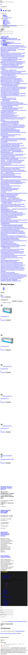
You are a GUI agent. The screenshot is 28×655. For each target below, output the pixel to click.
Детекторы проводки (10, 230)
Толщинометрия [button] (7, 106)
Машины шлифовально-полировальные (12, 150)
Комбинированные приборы (11, 252)
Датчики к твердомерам (6, 101)
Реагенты (17, 193)
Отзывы (5, 592)
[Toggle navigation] (9, 11)
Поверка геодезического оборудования (10, 262)
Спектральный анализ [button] (9, 98)
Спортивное (8, 135)
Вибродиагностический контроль (8, 49)
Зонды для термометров (16, 71)
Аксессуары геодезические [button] (10, 122)
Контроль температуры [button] (9, 70)
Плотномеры (7, 244)
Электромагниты (15, 84)
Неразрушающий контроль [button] (9, 38)
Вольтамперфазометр (9, 229)
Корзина (6, 21)
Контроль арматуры (8, 67)
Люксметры (17, 213)
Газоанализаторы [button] (13, 198)
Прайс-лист (6, 589)
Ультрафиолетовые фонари (7, 61)
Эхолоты (13, 135)
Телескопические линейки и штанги (12, 126)
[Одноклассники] (6, 585)
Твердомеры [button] (6, 100)
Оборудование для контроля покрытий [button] (12, 152)
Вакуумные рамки (22, 46)
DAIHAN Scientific (6, 302)
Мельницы (3, 183)
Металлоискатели (16, 129)
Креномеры (15, 67)
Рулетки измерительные (6, 140)
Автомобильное (10, 132)
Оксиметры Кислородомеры (4, 192)
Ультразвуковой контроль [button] (10, 109)
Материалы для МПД (12, 79)
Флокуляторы (12, 194)
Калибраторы (7, 235)
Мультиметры (10, 237)
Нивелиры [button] (5, 137)
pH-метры (3, 160)
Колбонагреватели (11, 182)
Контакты (5, 16)
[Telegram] (6, 583)
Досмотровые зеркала (20, 53)
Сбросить (3, 296)
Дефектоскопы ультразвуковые (8, 204)
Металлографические (5, 173)
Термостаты (9, 188)
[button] (1, 9)
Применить (8, 296)
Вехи (2, 123)
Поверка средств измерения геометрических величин (12, 264)
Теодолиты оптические (6, 143)
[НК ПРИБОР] (4, 571)
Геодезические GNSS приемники (8, 127)
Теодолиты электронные (17, 143)
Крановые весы (15, 274)
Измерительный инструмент (7, 221)
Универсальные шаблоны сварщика (16, 56)
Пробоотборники (12, 185)
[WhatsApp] (6, 587)
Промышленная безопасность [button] (10, 246)
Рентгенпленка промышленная (12, 93)
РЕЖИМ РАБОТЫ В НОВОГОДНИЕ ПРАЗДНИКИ (6, 511)
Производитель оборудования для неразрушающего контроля (5, 534)
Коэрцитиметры (7, 77)
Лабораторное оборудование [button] (9, 159)
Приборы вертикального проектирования (16, 139)
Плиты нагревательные (5, 185)
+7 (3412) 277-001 (5, 36)
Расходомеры (9, 222)
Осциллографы (16, 237)
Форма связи (6, 593)
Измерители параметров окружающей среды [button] (14, 209)
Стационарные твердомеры (11, 104)
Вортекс (16, 179)
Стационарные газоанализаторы (13, 201)
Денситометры (19, 87)
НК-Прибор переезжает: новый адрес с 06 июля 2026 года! (6, 488)
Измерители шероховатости (7, 54)
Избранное (7, 23)
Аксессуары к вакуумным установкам (9, 46)
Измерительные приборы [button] (8, 196)
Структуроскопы (18, 59)
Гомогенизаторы (21, 179)
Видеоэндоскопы (11, 53)
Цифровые (12, 174)
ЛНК (10, 260)
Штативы (23, 126)
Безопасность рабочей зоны (7, 251)
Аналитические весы (5, 273)
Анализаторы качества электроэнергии (12, 228)
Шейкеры (11, 189)
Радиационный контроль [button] (10, 85)
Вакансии (5, 605)
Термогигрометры (24, 73)
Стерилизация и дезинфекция (6, 187)
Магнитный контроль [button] (8, 74)
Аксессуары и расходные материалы (9, 249)
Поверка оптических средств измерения (11, 263)
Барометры (9, 211)
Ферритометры (7, 84)
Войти (4, 595)
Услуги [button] (3, 258)
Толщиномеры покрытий (17, 107)
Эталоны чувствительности (13, 95)
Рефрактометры (22, 193)
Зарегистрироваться (8, 597)
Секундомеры (15, 222)
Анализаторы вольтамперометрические (6, 164)
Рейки (16, 124)
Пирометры (9, 72)
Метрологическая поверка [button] (9, 261)
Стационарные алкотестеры (12, 250)
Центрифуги (6, 189)
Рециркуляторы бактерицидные (14, 255)
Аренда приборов (5, 260)
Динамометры (10, 66)
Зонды (8, 209)
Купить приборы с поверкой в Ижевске (6, 556)
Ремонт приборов (15, 260)
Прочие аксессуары (10, 124)
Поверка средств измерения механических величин (12, 267)
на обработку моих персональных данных (17, 621)
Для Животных (4, 134)
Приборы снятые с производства (11, 280)
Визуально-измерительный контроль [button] (13, 50)
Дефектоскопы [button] (6, 202)
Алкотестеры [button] (6, 248)
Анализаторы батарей (6, 227)
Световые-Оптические (15, 173)
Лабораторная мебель (21, 182)
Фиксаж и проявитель (9, 94)
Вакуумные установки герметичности (9, 48)
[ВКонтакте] (6, 582)
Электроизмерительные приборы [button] (12, 226)
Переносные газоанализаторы (15, 200)
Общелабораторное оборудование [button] (11, 177)
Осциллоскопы (23, 237)
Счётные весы (14, 277)
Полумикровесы (17, 276)
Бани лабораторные (4, 179)
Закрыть (2, 623)
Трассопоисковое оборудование (8, 144)
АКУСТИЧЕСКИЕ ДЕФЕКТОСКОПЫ (7, 112)
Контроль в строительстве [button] (10, 65)
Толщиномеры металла (6, 107)
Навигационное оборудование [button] (10, 131)
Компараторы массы (7, 274)
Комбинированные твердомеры (13, 103)
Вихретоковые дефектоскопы (7, 59)
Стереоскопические (5, 174)
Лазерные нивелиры (5, 138)
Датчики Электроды (14, 167)
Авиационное (4, 132)
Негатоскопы (10, 89)
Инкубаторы (8, 180)
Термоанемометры (15, 73)
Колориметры (5, 170)
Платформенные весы (8, 276)
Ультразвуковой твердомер (12, 105)
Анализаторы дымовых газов (7, 199)
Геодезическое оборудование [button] (10, 121)
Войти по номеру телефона (14, 633)
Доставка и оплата (7, 17)
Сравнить (7, 22)
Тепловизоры (4, 66)
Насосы (4, 184)
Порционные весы (7, 277)
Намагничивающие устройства (10, 81)
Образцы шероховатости (15, 55)
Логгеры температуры (6, 219)
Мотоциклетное (13, 134)
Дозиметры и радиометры (9, 213)
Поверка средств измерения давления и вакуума (13, 265)
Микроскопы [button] (9, 172)
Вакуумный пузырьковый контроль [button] (13, 45)
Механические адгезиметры (13, 154)
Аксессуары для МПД (6, 76)
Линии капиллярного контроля (10, 62)
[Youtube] (6, 586)
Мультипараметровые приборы (8, 176)
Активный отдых (18, 132)
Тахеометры (14, 140)
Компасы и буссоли (7, 123)
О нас (4, 15)
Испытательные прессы (6, 148)
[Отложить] (2, 305)
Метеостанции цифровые (12, 215)
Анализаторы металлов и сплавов (8, 99)
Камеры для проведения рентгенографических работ (13, 88)
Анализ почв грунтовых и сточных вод (10, 161)
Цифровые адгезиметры (9, 156)
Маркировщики (8, 243)
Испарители (14, 180)
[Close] (2, 295)
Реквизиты (5, 18)
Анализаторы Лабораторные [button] (15, 160)
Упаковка (5, 20)
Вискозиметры (10, 179)
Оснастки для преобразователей (7, 114)
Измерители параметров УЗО (12, 232)
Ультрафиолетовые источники (11, 83)
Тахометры (5, 217)
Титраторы (6, 194)
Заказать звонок (9, 623)
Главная (5, 24)
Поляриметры (11, 193)
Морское (8, 134)
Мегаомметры (14, 235)
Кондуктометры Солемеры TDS (12, 171)
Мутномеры (18, 176)
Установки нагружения (20, 245)
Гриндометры (4, 154)
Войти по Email (4, 633)
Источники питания (4, 235)
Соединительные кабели (14, 117)
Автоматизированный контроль (8, 110)
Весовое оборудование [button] (8, 272)
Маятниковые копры (5, 151)
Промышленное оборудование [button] (10, 239)
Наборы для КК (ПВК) (17, 64)
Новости (5, 591)
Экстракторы (9, 190)
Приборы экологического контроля (12, 215)
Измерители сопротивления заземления (13, 233)
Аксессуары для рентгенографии (8, 87)
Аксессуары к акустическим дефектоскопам (7, 42)
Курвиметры (9, 129)
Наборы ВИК (6, 55)
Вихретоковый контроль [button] (9, 57)
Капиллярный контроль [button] (9, 60)
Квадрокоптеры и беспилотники (5, 52)
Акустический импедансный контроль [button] (10, 40)
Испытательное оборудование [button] (10, 146)
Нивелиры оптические (15, 138)
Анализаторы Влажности (9, 162)
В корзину (3, 320)
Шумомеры (10, 217)
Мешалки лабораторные (11, 183)
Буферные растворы (5, 167)
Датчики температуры (6, 71)
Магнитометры (8, 78)
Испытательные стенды (17, 148)
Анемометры (4, 198)
